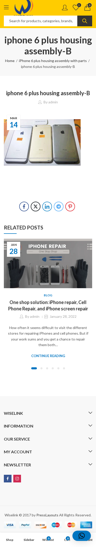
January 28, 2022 (63, 316)
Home (10, 60)
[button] (34, 368)
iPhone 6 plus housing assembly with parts (53, 60)
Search (84, 21)
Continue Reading (48, 356)
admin (53, 102)
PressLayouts (47, 515)
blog (48, 295)
